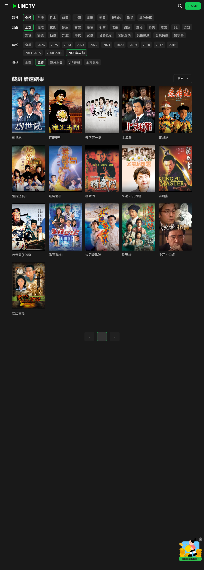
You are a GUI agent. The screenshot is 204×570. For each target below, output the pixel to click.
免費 (40, 62)
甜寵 (127, 27)
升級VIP (193, 6)
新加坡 (116, 17)
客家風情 (124, 35)
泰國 (102, 17)
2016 (172, 44)
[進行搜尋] (180, 6)
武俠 (90, 35)
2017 (159, 44)
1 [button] (102, 337)
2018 (146, 44)
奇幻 (187, 27)
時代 (78, 35)
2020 (120, 44)
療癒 (40, 35)
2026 (41, 44)
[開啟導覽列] (6, 6)
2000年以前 (76, 52)
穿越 (65, 35)
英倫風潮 (143, 35)
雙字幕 (179, 35)
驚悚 (28, 35)
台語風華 (105, 35)
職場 (40, 27)
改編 (115, 27)
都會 (102, 27)
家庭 (65, 27)
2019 (133, 44)
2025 (54, 44)
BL (175, 27)
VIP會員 (74, 62)
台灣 (40, 17)
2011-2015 (33, 52)
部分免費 (56, 62)
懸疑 (139, 27)
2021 (106, 44)
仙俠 (53, 35)
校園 (53, 27)
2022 (93, 44)
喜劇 (152, 27)
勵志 (164, 27)
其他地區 (145, 17)
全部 (28, 17)
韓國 (65, 17)
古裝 (78, 27)
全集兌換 (92, 62)
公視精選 (161, 35)
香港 (90, 17)
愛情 (90, 27)
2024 (67, 44)
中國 (78, 17)
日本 (53, 17)
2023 (80, 44)
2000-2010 (54, 52)
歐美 (130, 17)
